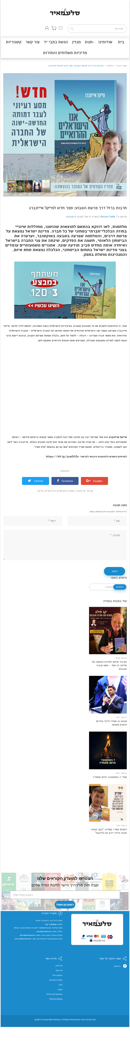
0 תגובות (71, 216)
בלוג (60, 984)
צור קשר (58, 970)
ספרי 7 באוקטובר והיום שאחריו (110, 777)
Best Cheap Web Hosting (48, 1019)
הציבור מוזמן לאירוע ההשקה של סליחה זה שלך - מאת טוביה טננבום (109, 665)
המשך (114, 571)
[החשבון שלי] (47, 28)
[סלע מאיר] (65, 7)
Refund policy (56, 999)
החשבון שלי (57, 975)
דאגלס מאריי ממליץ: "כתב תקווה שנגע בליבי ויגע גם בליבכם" (109, 831)
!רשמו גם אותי (65, 904)
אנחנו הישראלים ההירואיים (59, 491)
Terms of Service (54, 994)
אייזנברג (80, 491)
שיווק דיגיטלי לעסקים (65, 1022)
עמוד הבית (122, 65)
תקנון (60, 989)
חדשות (110, 65)
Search (120, 587)
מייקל (40, 491)
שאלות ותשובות (55, 980)
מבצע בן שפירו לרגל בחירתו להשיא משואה (111, 723)
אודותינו (58, 965)
